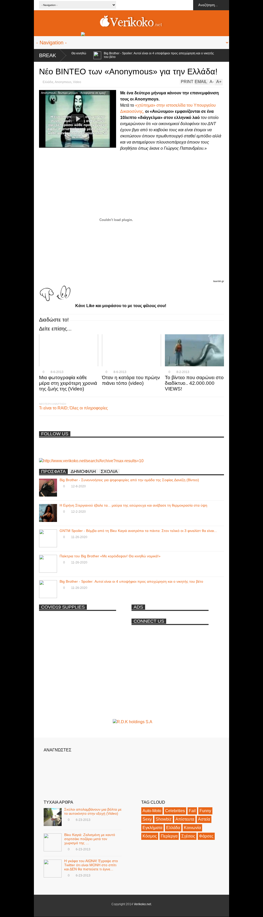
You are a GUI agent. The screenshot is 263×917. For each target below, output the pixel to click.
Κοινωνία (192, 827)
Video (77, 82)
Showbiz (164, 819)
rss (159, 5)
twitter (169, 5)
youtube (188, 5)
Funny (205, 811)
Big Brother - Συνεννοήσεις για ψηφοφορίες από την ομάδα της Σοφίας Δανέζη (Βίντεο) (129, 480)
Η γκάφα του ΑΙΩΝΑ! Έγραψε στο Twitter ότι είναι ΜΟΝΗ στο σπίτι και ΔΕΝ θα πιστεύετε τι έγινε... (91, 865)
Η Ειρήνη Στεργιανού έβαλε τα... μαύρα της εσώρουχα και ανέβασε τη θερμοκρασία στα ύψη (133, 505)
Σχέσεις (188, 836)
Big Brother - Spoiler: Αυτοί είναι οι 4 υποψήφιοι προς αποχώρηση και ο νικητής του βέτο (147, 55)
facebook (178, 5)
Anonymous (63, 82)
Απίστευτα (184, 819)
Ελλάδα (48, 82)
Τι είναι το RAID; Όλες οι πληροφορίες (73, 408)
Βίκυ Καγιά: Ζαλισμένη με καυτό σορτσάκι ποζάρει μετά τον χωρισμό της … (89, 839)
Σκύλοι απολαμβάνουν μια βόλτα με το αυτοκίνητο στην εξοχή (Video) (92, 811)
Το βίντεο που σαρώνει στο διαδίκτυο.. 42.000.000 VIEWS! (194, 383)
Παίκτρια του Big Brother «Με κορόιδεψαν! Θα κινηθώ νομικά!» (110, 556)
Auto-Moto (152, 811)
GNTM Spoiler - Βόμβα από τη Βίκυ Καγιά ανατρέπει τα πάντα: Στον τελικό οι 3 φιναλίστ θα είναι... (138, 531)
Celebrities (175, 811)
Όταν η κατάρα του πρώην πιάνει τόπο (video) (131, 380)
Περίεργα (169, 836)
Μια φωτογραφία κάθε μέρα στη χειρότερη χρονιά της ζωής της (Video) (68, 383)
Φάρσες (206, 836)
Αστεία (204, 819)
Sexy (147, 819)
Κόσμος (150, 836)
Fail (192, 811)
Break (47, 55)
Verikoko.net (142, 904)
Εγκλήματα (152, 827)
